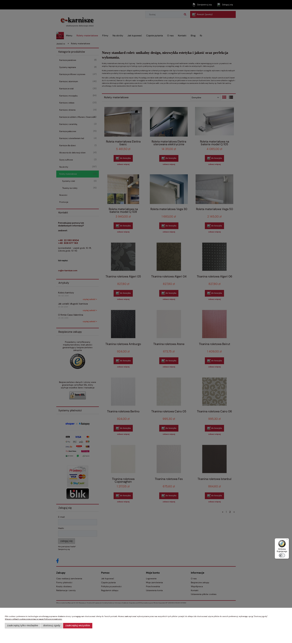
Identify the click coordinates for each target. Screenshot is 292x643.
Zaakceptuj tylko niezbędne (22, 625)
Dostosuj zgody (51, 625)
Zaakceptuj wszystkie (77, 625)
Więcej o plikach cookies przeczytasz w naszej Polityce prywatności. (33, 619)
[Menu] (287, 540)
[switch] (282, 555)
